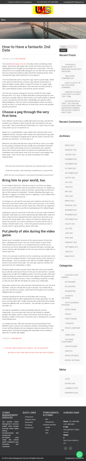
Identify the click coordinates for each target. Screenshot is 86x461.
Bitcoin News (70, 282)
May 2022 (68, 191)
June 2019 (69, 252)
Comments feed (71, 388)
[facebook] (65, 448)
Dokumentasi (29, 422)
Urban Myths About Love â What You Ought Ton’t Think (71, 94)
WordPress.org (71, 393)
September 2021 (71, 219)
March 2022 (69, 201)
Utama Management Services (18, 458)
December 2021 (71, 210)
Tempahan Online (30, 419)
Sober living (70, 335)
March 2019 (69, 256)
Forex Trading (71, 319)
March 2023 (69, 145)
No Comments (21, 59)
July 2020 (68, 228)
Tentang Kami (29, 417)
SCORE (47, 427)
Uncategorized (16, 338)
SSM (46, 433)
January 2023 (70, 155)
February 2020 (71, 242)
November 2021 (71, 215)
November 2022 (71, 164)
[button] (79, 454)
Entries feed (70, 383)
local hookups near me (18, 64)
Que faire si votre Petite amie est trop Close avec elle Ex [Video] (31, 352)
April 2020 (69, 238)
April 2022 (69, 196)
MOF (46, 419)
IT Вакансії (69, 323)
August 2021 (70, 224)
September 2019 (71, 247)
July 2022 (68, 182)
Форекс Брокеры (72, 356)
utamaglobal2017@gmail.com (73, 2)
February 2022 (71, 205)
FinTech (68, 314)
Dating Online (70, 309)
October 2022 (70, 168)
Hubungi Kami (29, 428)
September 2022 (71, 173)
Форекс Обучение (72, 360)
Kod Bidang (28, 425)
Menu (3, 20)
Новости (68, 351)
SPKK (47, 430)
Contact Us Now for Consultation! (19, 2)
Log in (67, 379)
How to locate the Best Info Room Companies (71, 85)
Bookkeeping (70, 291)
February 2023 (71, 150)
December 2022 (71, 159)
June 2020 (69, 233)
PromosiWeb (79, 458)
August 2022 (70, 178)
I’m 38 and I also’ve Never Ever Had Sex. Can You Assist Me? (25, 348)
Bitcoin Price (70, 286)
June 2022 (69, 187)
